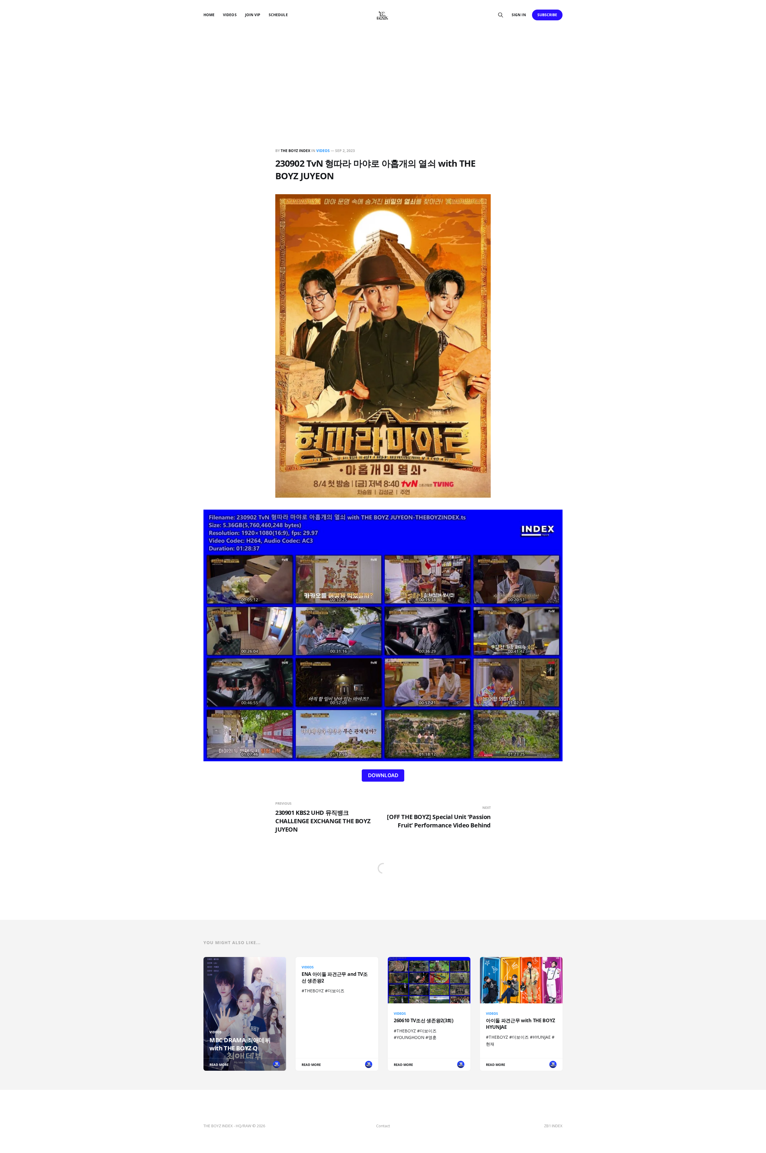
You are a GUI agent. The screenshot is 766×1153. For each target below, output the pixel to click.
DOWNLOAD (383, 775)
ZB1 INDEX (553, 1125)
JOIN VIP (252, 14)
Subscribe (547, 14)
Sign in (519, 14)
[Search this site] (500, 14)
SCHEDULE (278, 14)
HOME (209, 14)
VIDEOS (229, 14)
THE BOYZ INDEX (296, 150)
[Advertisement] (383, 75)
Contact (383, 1125)
